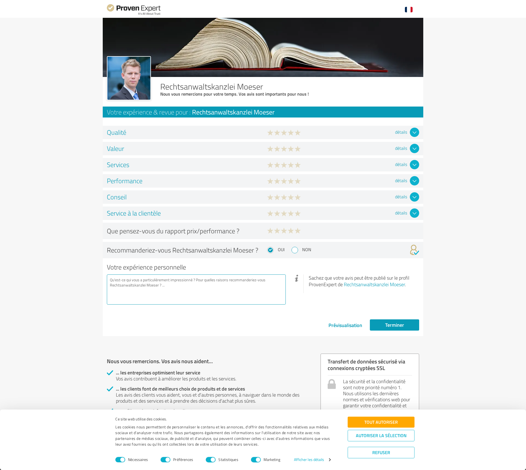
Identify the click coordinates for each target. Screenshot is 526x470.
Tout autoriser (381, 422)
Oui (281, 250)
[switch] (165, 459)
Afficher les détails (309, 459)
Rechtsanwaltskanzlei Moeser (374, 284)
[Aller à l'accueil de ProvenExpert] (134, 14)
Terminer (394, 324)
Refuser (381, 452)
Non (306, 250)
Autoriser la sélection (381, 435)
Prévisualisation (345, 325)
